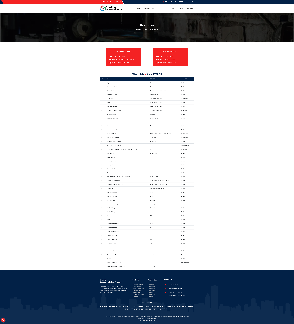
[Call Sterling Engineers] (100, 2)
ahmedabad (104, 306)
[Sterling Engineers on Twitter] (117, 2)
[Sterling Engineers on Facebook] (110, 2)
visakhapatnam (163, 309)
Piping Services (137, 286)
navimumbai (134, 309)
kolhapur (167, 306)
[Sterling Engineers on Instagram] (120, 2)
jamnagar (160, 306)
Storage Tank (136, 292)
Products (155, 8)
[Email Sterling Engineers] (104, 2)
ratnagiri (148, 309)
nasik (127, 309)
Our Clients (152, 290)
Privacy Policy (141, 318)
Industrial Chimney (138, 284)
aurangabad (113, 306)
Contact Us (190, 8)
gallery (174, 8)
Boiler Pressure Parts (138, 288)
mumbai (184, 306)
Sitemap (151, 296)
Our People (152, 286)
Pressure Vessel (137, 290)
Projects (166, 8)
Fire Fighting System (138, 294)
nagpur (190, 306)
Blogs (181, 8)
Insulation (135, 296)
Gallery (151, 292)
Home (138, 8)
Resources (152, 288)
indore (147, 306)
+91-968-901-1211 (173, 284)
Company (146, 8)
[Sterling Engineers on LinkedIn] (113, 2)
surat (155, 309)
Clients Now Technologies (182, 316)
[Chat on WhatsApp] (107, 2)
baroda (121, 306)
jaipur (153, 306)
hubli (134, 306)
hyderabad (140, 306)
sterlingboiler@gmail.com (175, 288)
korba (174, 306)
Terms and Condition (151, 318)
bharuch (128, 306)
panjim (141, 309)
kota (179, 306)
